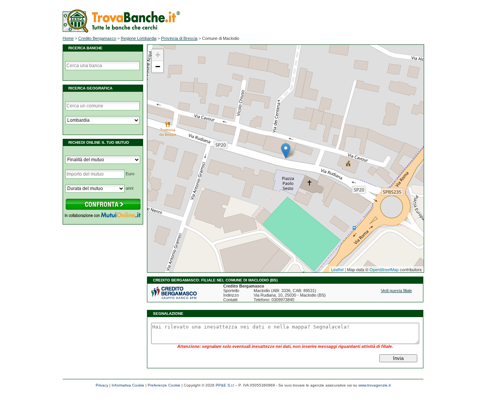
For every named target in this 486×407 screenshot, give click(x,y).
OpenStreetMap (384, 269)
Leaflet (337, 269)
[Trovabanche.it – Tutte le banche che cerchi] (121, 31)
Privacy (102, 385)
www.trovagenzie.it (374, 385)
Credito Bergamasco (97, 38)
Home (68, 38)
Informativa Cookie (128, 385)
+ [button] (157, 55)
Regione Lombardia (138, 38)
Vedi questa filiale (396, 290)
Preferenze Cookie (164, 385)
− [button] (157, 66)
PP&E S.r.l (225, 385)
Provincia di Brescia (179, 38)
